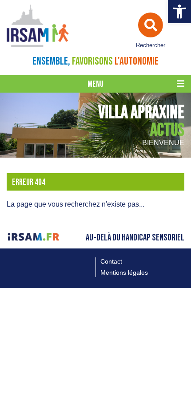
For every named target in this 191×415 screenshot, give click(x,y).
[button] (179, 11)
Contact (111, 261)
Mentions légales (124, 272)
